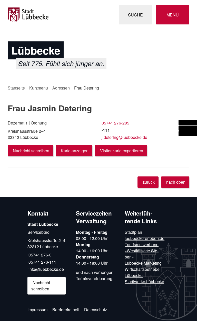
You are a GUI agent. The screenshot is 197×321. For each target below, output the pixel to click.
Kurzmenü (38, 88)
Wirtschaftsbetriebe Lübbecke (142, 272)
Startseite (16, 88)
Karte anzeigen (74, 151)
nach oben (175, 182)
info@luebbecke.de (45, 269)
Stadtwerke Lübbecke (144, 281)
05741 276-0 (39, 255)
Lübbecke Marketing (143, 263)
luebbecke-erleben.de (144, 238)
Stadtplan (133, 232)
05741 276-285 (115, 123)
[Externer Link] (188, 122)
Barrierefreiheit (65, 310)
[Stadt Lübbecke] (47, 257)
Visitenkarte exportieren (121, 151)
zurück (149, 182)
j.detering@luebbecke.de (124, 137)
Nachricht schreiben (31, 151)
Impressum (37, 310)
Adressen (61, 88)
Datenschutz (95, 310)
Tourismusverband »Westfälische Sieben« (142, 251)
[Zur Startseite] (35, 15)
